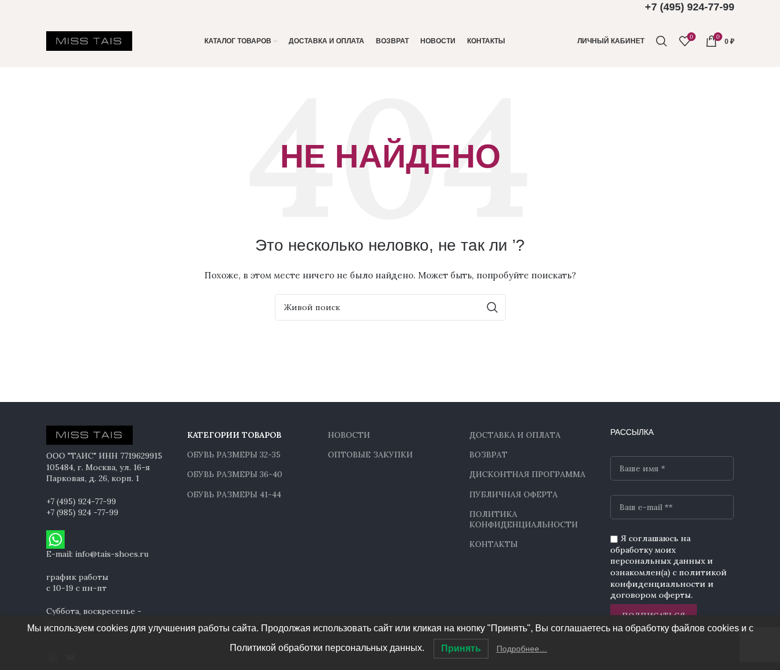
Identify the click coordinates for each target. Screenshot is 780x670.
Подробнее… (522, 648)
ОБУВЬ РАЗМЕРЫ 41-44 (234, 494)
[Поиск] (661, 41)
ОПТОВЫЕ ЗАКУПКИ (370, 454)
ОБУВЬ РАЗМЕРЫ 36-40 (234, 474)
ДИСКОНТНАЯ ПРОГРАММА (527, 474)
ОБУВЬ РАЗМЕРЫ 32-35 (234, 454)
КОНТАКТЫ (493, 544)
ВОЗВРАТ (488, 454)
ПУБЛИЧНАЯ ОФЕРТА (513, 494)
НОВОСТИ (349, 435)
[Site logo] (89, 40)
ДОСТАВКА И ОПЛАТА (515, 435)
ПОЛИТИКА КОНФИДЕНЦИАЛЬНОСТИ (523, 519)
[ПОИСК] (492, 307)
